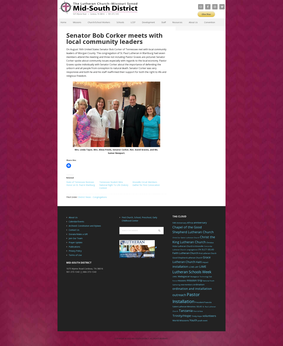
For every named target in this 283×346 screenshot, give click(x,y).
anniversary (200, 222)
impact (205, 262)
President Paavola (203, 302)
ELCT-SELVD (208, 249)
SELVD (199, 306)
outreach (179, 295)
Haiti (199, 262)
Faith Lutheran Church (185, 253)
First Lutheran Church (207, 253)
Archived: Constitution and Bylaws (85, 225)
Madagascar (184, 276)
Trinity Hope (197, 316)
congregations (191, 250)
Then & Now (198, 311)
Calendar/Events (76, 221)
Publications (74, 246)
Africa (190, 222)
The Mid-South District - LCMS (98, 9)
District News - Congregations (92, 197)
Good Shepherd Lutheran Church (187, 257)
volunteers (209, 316)
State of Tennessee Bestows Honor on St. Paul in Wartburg (80, 183)
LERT (197, 267)
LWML (174, 277)
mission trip (194, 280)
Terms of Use (75, 255)
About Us (73, 217)
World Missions (180, 320)
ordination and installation (192, 289)
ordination (198, 284)
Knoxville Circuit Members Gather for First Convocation (146, 183)
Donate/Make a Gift (78, 234)
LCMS (191, 266)
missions (182, 280)
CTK (199, 249)
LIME (202, 266)
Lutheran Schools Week (191, 271)
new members (187, 284)
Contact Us (74, 230)
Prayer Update (75, 242)
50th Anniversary (179, 223)
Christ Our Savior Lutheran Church (185, 238)
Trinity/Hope (181, 316)
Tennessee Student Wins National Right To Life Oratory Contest (113, 185)
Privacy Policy (75, 250)
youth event (202, 320)
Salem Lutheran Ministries (184, 306)
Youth (193, 320)
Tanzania (186, 310)
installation (180, 267)
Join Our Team (76, 238)
